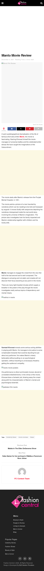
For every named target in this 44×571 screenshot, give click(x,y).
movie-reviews (23, 437)
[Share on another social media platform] (38, 128)
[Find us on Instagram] (25, 558)
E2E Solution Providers (26, 565)
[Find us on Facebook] (20, 558)
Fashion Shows (10, 546)
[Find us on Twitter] (30, 558)
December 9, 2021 (8, 59)
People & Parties (19, 523)
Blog (14, 532)
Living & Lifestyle (19, 526)
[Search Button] (41, 3)
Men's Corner (9, 554)
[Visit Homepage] (22, 3)
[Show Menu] (2, 3)
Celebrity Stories (10, 543)
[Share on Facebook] (12, 128)
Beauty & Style (18, 520)
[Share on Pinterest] (30, 128)
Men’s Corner (17, 529)
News (32, 437)
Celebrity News (11, 437)
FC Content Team (22, 478)
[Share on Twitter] (21, 128)
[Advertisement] (22, 31)
